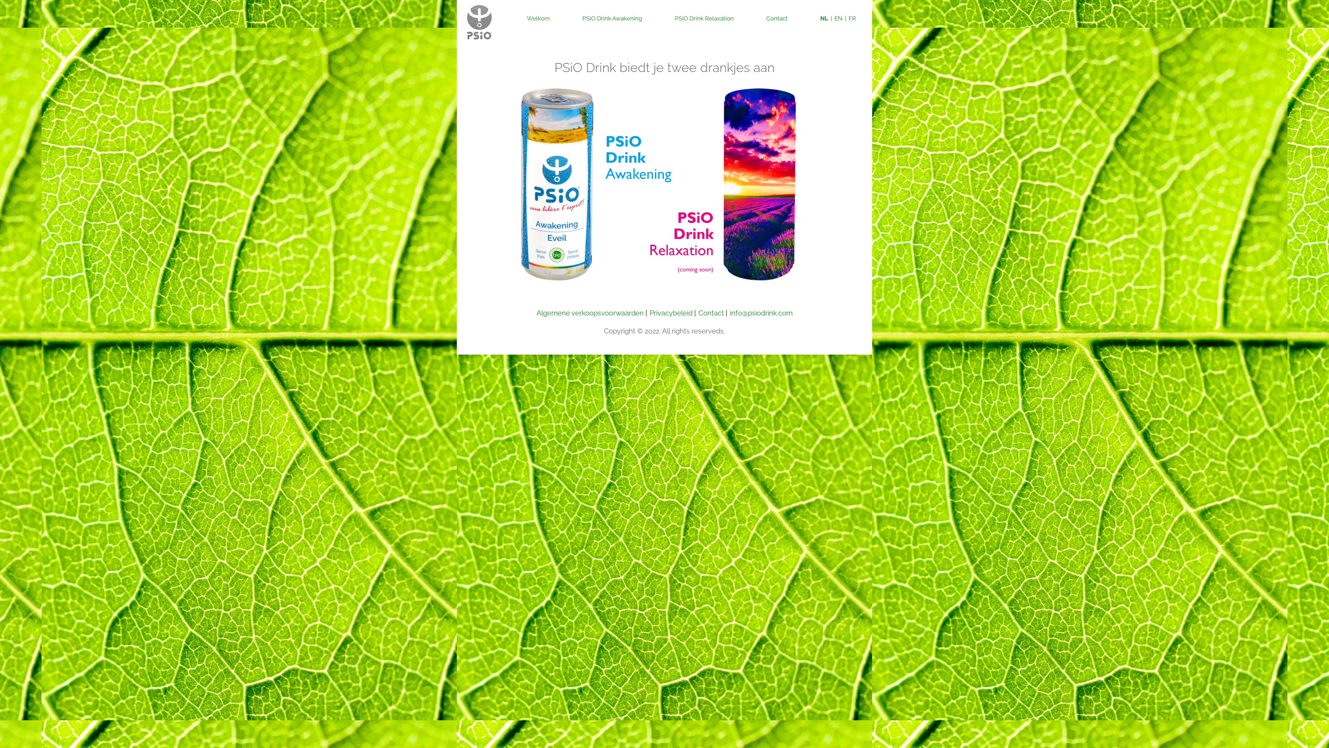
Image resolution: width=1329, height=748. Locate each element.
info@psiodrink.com (761, 313)
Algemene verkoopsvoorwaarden (590, 313)
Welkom (538, 18)
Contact (777, 18)
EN (838, 18)
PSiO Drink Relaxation (704, 18)
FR (852, 18)
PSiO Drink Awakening (612, 18)
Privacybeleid (671, 313)
